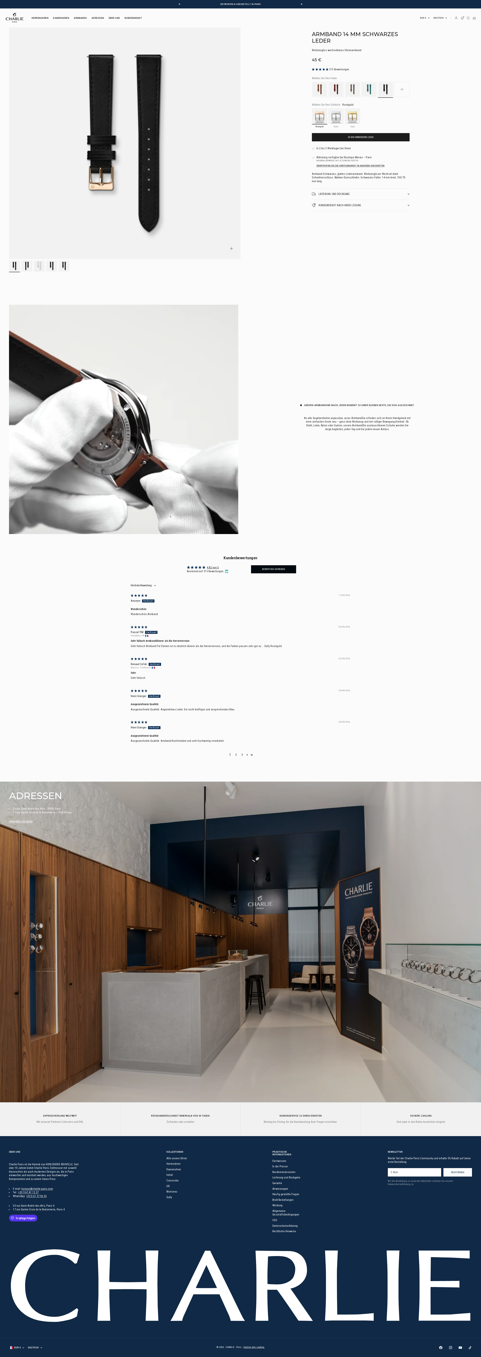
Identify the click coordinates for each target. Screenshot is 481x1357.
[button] (320, 69)
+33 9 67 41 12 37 (28, 1192)
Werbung (277, 1205)
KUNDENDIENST (133, 18)
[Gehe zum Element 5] (64, 266)
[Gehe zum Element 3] (39, 266)
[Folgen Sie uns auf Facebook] (441, 1347)
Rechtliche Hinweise (284, 1231)
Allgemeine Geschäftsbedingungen (285, 1212)
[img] (139, 595)
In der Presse (280, 1166)
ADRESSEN (98, 18)
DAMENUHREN (61, 18)
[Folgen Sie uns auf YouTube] (460, 1347)
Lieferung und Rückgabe (286, 1177)
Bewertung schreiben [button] (273, 569)
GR (168, 1186)
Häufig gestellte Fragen (285, 1194)
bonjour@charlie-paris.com (37, 1188)
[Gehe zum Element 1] (14, 266)
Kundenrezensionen (284, 1172)
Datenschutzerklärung (285, 1225)
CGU (274, 1220)
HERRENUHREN (40, 18)
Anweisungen (280, 1188)
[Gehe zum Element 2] (26, 266)
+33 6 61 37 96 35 (36, 1196)
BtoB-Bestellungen (283, 1199)
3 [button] (242, 754)
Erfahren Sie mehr (21, 821)
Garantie (277, 1183)
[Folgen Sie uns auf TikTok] (470, 1347)
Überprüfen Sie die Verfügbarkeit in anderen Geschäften (350, 165)
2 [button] (236, 754)
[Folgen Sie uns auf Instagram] (450, 1347)
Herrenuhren (173, 1163)
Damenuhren (173, 1169)
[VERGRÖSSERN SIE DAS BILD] (231, 248)
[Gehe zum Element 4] (51, 266)
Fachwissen (279, 1160)
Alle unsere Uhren (176, 1158)
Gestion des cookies (254, 1347)
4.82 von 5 (213, 567)
